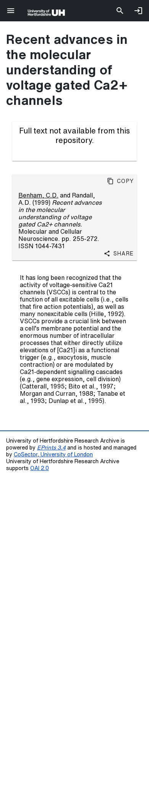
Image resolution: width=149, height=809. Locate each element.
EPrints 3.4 (51, 447)
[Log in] (138, 11)
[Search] (120, 11)
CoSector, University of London (53, 454)
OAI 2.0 (39, 468)
